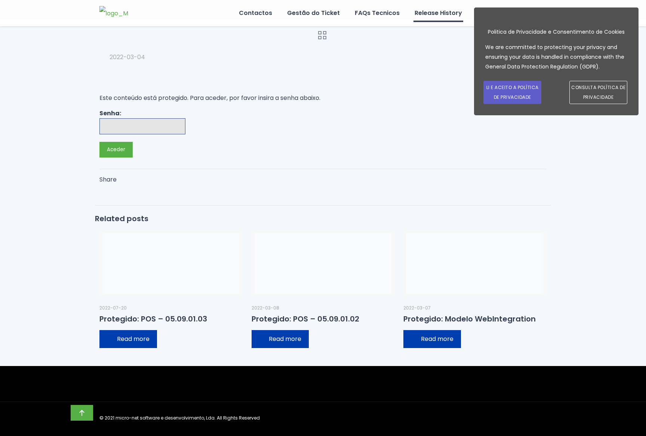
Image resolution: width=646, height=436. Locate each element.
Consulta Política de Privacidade (598, 92)
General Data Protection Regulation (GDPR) (542, 66)
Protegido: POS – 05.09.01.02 (305, 319)
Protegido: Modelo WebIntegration (469, 319)
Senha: (110, 113)
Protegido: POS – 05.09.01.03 (153, 319)
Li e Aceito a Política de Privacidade (512, 92)
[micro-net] (113, 13)
